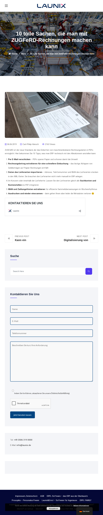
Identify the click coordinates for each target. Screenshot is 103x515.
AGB (42, 496)
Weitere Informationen (81, 506)
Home (14, 54)
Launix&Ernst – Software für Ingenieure (59, 500)
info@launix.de (23, 445)
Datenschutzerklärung (60, 393)
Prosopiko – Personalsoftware (25, 500)
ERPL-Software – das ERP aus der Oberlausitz (67, 496)
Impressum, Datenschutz (26, 496)
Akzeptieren (53, 508)
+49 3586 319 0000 (23, 440)
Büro (23, 54)
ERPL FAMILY (85, 500)
